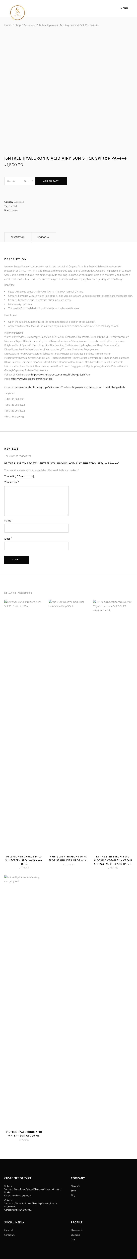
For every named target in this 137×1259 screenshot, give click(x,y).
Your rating (11, 476)
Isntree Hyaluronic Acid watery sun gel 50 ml (24, 1134)
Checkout (75, 1235)
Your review (11, 482)
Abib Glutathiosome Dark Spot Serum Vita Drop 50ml (68, 858)
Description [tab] (18, 237)
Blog (73, 1195)
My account (76, 1230)
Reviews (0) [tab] (43, 237)
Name (8, 521)
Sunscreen (29, 25)
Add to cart (51, 181)
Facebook (8, 1230)
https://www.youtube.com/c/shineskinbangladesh (98, 387)
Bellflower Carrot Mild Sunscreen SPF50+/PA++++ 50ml (24, 860)
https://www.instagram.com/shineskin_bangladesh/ (58, 374)
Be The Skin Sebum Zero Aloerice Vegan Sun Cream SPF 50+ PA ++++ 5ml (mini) (113, 860)
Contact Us (9, 1235)
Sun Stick (13, 206)
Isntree (14, 210)
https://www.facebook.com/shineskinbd (31, 379)
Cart (73, 1240)
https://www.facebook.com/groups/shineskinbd (36, 387)
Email (8, 539)
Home (7, 25)
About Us (75, 1186)
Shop (18, 25)
